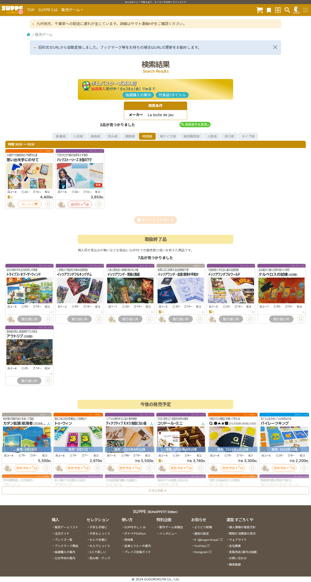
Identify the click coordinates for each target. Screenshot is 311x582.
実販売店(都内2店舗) (243, 552)
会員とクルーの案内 (137, 546)
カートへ (28, 204)
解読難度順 (191, 136)
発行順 (229, 136)
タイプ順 (248, 136)
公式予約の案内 (65, 558)
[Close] (275, 47)
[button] (195, 124)
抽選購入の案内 (138, 95)
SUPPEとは (48, 10)
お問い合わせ (238, 558)
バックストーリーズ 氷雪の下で (74, 160)
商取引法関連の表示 (242, 533)
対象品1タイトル (172, 95)
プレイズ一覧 (63, 539)
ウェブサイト (238, 539)
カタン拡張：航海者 (18, 423)
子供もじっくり (99, 533)
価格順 (95, 136)
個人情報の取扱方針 (242, 527)
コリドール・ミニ (170, 423)
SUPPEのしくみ (135, 527)
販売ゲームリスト (66, 527)
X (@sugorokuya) (206, 539)
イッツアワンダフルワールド (224, 274)
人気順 (78, 136)
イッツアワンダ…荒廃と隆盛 (123, 274)
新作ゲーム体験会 (171, 527)
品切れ (75, 204)
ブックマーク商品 (66, 546)
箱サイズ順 (168, 136)
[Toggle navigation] (305, 10)
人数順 (212, 136)
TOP (31, 10)
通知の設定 (201, 533)
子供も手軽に (98, 527)
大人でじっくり (99, 546)
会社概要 (235, 546)
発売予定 (22, 468)
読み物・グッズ (99, 558)
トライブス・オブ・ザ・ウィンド (24, 274)
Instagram (201, 552)
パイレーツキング (275, 423)
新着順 (61, 136)
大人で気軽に (98, 539)
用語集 (128, 539)
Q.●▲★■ (218, 423)
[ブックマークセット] (268, 10)
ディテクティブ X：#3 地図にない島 (126, 423)
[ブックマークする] (48, 204)
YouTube (200, 546)
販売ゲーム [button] (70, 10)
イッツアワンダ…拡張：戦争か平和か (178, 274)
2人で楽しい (97, 552)
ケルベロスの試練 (273, 274)
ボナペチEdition (135, 533)
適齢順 (130, 136)
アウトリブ (15, 336)
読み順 (112, 136)
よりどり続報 (203, 527)
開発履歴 (235, 564)
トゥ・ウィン (63, 423)
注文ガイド (62, 533)
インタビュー (168, 533)
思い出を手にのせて (23, 160)
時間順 (147, 136)
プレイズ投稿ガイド (137, 552)
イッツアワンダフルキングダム (74, 274)
